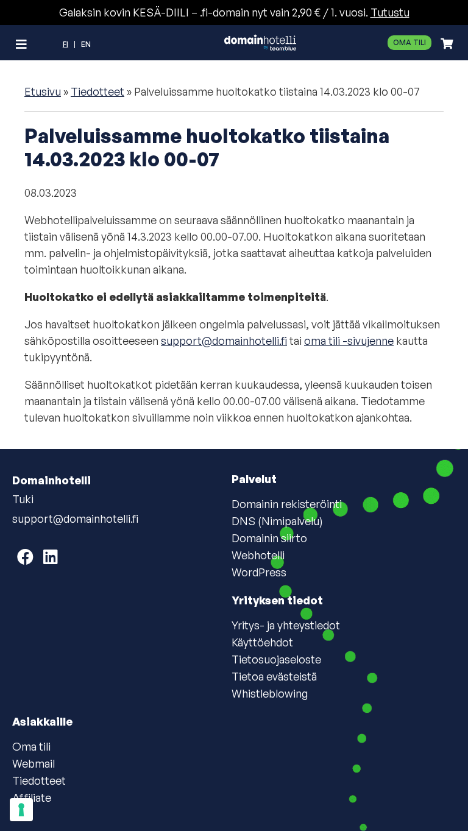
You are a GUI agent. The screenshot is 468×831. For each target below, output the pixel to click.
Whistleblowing (270, 693)
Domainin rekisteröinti (287, 504)
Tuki (23, 499)
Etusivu (42, 91)
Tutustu (390, 12)
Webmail (33, 763)
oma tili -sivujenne (349, 340)
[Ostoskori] (443, 43)
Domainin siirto (269, 538)
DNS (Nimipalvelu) (277, 521)
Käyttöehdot (262, 642)
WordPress (259, 572)
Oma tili (409, 42)
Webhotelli (258, 555)
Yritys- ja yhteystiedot (286, 625)
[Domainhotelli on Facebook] (25, 556)
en (86, 44)
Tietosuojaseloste (276, 659)
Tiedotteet (97, 91)
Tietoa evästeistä (274, 676)
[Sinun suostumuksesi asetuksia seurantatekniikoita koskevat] (21, 809)
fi (65, 44)
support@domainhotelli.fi (224, 340)
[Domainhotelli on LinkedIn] (50, 556)
